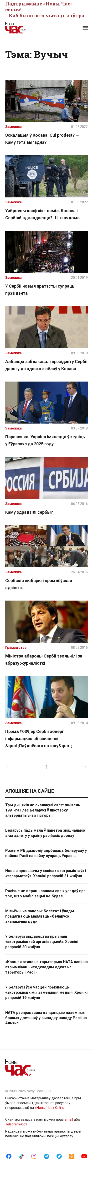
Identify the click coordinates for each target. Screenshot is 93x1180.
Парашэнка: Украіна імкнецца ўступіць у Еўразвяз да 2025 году (45, 440)
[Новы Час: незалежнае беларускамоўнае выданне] (25, 28)
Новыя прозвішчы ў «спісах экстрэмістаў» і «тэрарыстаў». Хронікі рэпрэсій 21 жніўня (45, 873)
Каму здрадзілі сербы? (29, 512)
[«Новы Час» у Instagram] (33, 1156)
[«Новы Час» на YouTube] (84, 1156)
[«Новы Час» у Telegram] (46, 1156)
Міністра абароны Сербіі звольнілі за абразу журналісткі (43, 659)
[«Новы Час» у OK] (71, 1156)
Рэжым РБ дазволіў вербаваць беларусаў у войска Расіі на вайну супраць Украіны (46, 853)
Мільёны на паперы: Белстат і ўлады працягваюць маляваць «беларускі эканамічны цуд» (39, 916)
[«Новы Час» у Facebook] (8, 1156)
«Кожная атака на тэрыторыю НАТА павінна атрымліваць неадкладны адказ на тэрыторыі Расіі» (46, 967)
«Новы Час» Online (50, 1107)
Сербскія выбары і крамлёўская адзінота (38, 584)
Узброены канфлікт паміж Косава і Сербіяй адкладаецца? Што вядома (42, 214)
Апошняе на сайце (29, 791)
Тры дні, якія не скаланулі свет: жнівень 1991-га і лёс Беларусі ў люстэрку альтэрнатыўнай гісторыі (42, 810)
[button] (85, 28)
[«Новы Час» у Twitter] (59, 1156)
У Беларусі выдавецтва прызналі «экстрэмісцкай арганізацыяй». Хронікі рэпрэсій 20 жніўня (41, 941)
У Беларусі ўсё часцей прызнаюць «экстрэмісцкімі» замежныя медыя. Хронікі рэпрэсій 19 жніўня (46, 992)
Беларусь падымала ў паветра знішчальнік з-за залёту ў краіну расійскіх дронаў (45, 833)
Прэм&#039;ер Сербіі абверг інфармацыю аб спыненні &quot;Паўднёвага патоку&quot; (38, 738)
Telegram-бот (16, 1124)
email (69, 1119)
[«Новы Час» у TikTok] (21, 1156)
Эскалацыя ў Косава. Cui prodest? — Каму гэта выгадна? (42, 139)
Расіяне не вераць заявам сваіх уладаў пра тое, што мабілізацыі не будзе (45, 893)
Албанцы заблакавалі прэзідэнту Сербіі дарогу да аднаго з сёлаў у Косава (46, 365)
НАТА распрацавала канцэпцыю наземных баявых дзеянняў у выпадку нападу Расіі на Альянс (46, 1017)
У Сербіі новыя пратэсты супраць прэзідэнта (39, 290)
